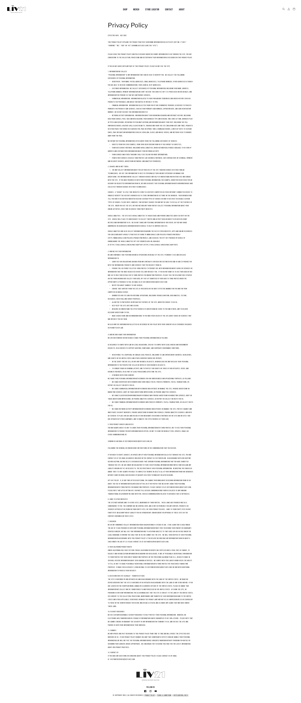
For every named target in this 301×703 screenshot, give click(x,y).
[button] (283, 9)
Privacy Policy (150, 695)
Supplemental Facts (180, 695)
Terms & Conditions (164, 695)
